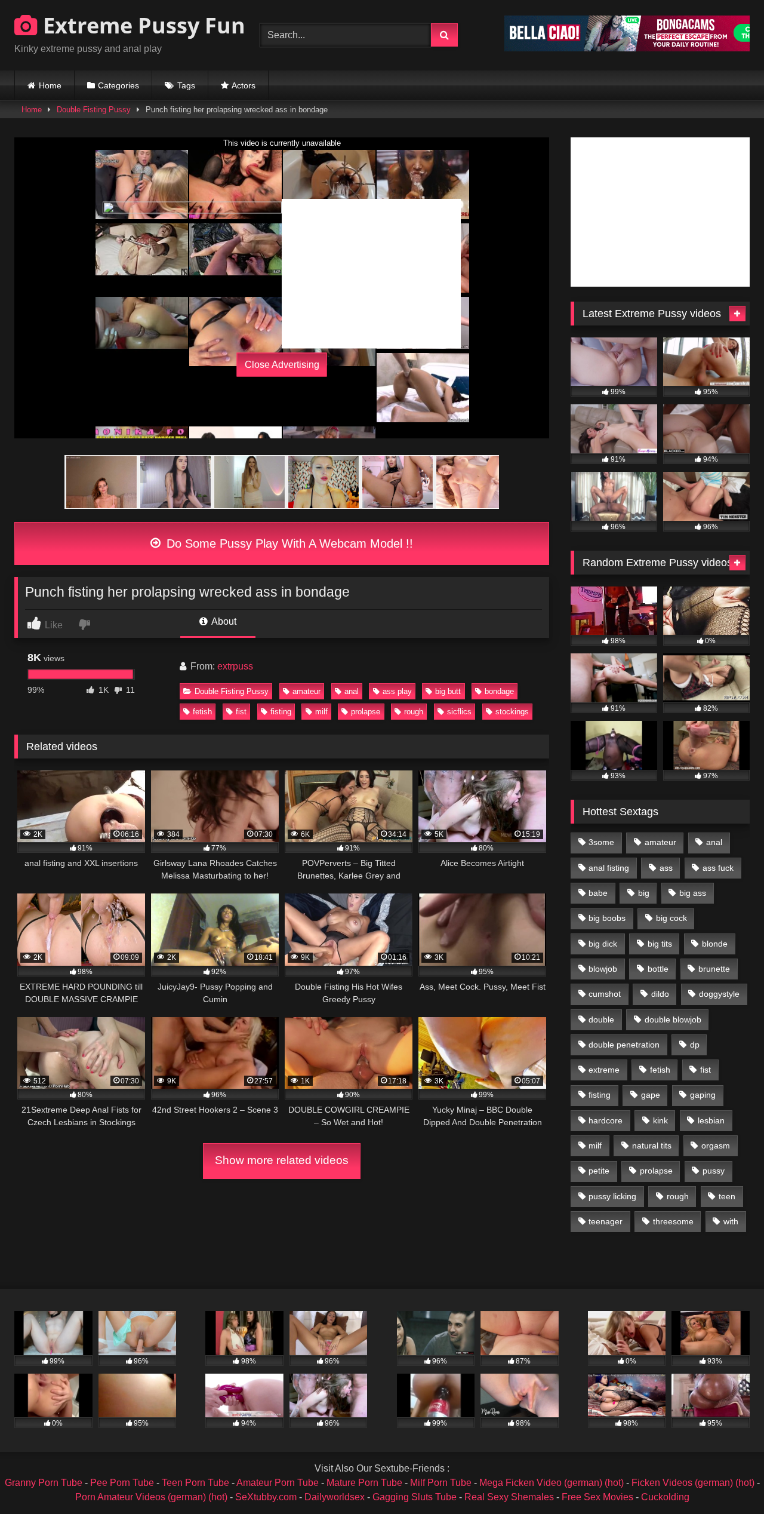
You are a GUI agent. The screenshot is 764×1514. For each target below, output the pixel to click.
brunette (714, 968)
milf (321, 711)
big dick (603, 943)
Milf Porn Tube (441, 1483)
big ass (692, 893)
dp (695, 1044)
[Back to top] (727, 1478)
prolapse (365, 711)
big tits (660, 943)
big (643, 893)
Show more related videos (282, 1160)
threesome (673, 1221)
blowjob (603, 968)
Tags (186, 85)
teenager (606, 1221)
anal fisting (609, 868)
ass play (397, 691)
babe (598, 893)
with (730, 1221)
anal (351, 691)
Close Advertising (282, 365)
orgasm (715, 1145)
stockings (512, 711)
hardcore (606, 1120)
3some (601, 842)
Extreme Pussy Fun (141, 25)
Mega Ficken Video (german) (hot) (551, 1483)
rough (413, 711)
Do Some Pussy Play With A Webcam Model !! (288, 543)
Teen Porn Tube (195, 1483)
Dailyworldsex (334, 1497)
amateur (306, 691)
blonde (715, 943)
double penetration (624, 1044)
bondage (499, 691)
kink (660, 1120)
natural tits (651, 1145)
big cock (671, 918)
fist (241, 711)
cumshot (605, 994)
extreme (604, 1069)
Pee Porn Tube (122, 1483)
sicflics (459, 711)
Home (50, 85)
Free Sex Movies (597, 1497)
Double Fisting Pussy (94, 109)
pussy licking (612, 1196)
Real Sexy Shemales (509, 1497)
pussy (714, 1170)
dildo (660, 994)
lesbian (711, 1120)
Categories (118, 85)
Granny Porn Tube (43, 1483)
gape (650, 1095)
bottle (658, 968)
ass (666, 868)
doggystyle (719, 994)
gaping (703, 1095)
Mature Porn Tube (364, 1483)
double (601, 1019)
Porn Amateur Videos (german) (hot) (151, 1497)
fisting (280, 711)
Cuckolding (665, 1497)
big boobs (607, 918)
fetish (202, 711)
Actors (243, 85)
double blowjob (673, 1019)
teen (727, 1196)
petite (599, 1170)
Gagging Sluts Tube (414, 1497)
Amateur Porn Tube (277, 1483)
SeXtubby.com (267, 1497)
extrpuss (235, 666)
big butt (448, 691)
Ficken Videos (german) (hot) (692, 1483)
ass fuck (718, 868)
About (223, 621)
